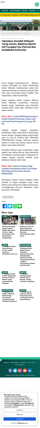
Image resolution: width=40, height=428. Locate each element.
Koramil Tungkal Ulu (23, 33)
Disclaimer (23, 362)
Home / (4, 33)
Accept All (19, 419)
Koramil (33, 10)
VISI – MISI (32, 362)
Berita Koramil (11, 33)
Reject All (20, 414)
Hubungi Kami (19, 364)
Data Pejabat (15, 10)
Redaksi (6, 362)
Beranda (4, 10)
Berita (25, 10)
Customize (19, 410)
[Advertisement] (20, 330)
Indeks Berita (14, 362)
